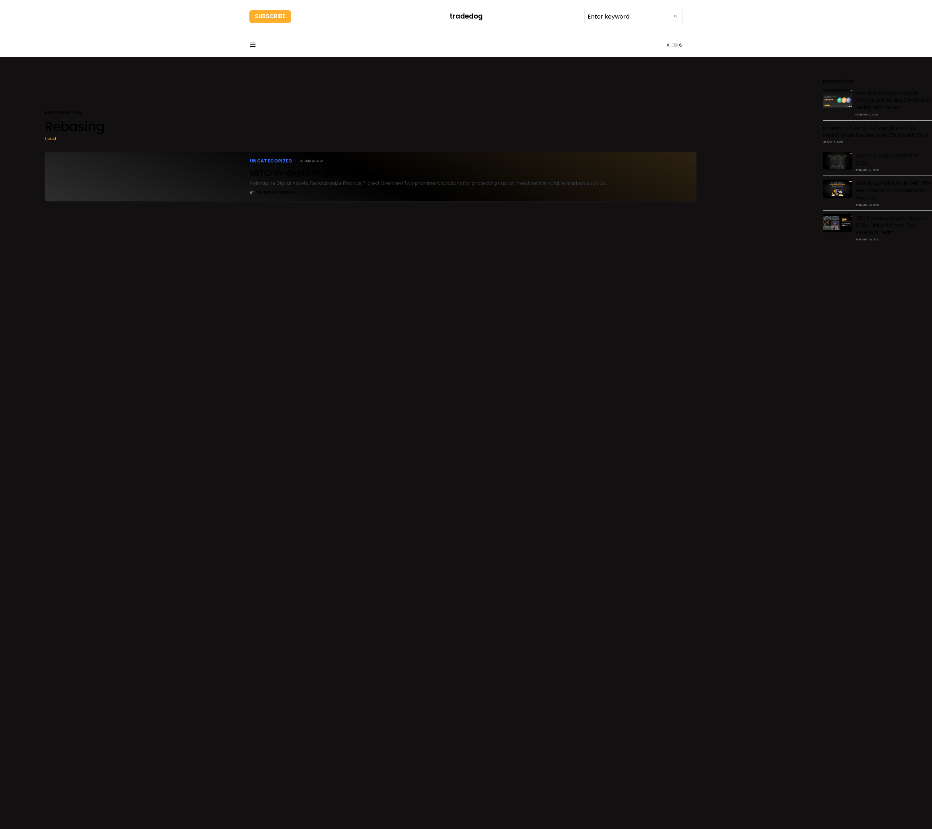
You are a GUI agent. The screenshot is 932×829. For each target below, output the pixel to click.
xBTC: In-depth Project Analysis (313, 173)
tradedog (466, 16)
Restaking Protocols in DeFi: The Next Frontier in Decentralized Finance (893, 190)
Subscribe (270, 16)
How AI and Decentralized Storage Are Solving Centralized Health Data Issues (893, 100)
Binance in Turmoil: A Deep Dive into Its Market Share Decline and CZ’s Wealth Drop (875, 131)
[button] (252, 45)
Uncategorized (271, 161)
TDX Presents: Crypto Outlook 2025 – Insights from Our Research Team (891, 225)
